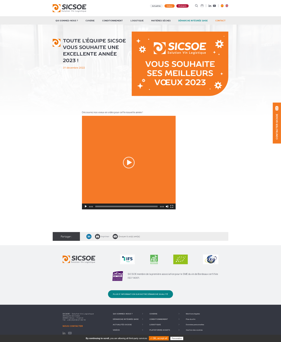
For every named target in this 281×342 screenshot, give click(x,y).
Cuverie (90, 20)
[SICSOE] (69, 8)
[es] (222, 5)
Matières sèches (161, 20)
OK (202, 5)
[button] (129, 162)
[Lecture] (85, 206)
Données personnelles (195, 324)
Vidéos (169, 6)
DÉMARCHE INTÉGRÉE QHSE (193, 20)
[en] (226, 5)
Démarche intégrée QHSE (126, 319)
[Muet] (167, 206)
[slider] (126, 206)
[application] (129, 162)
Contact (220, 20)
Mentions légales (193, 314)
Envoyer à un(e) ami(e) (129, 236)
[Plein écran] (171, 206)
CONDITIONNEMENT (112, 20)
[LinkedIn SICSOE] (64, 332)
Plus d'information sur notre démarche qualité (140, 294)
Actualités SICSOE (122, 324)
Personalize (177, 338)
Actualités (156, 6)
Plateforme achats (159, 330)
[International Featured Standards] (127, 256)
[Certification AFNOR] (117, 276)
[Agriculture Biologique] (154, 256)
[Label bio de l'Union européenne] (180, 256)
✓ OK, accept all (158, 338)
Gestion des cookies (194, 330)
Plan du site (190, 319)
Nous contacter (73, 326)
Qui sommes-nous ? (66, 20)
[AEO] (210, 256)
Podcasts (182, 6)
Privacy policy (191, 338)
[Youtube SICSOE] (70, 332)
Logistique (137, 20)
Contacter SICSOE (277, 126)
